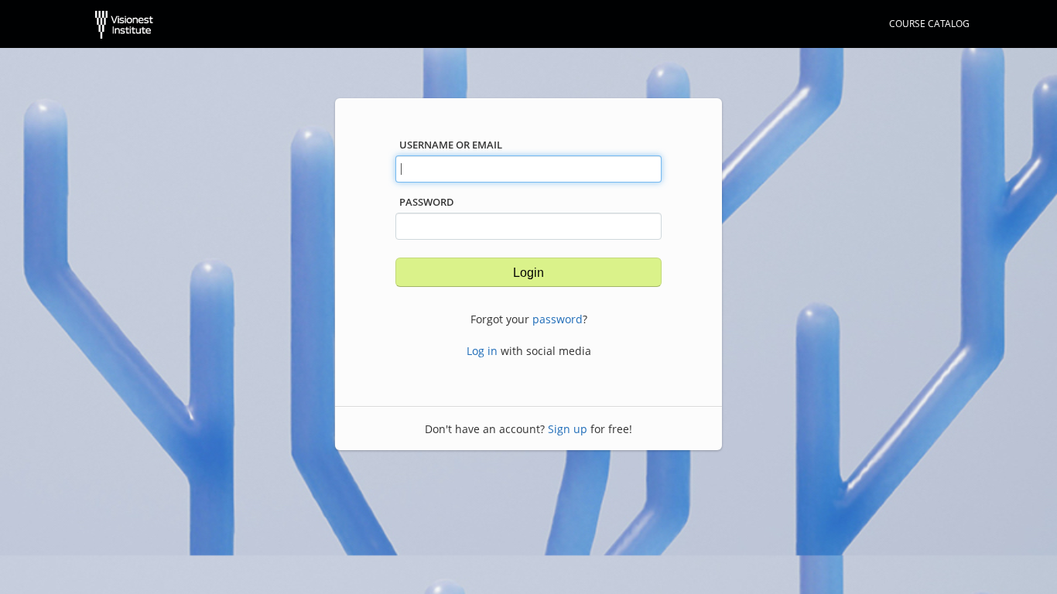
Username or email (450, 145)
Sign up (567, 429)
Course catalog (929, 23)
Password (426, 202)
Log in (482, 350)
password (557, 319)
